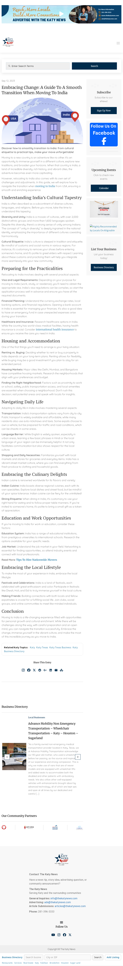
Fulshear (44, 963)
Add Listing (113, 957)
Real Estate (28, 963)
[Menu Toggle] (61, 922)
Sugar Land (75, 963)
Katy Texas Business (60, 647)
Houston (65, 963)
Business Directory (12, 957)
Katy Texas (42, 647)
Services (18, 963)
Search (94, 66)
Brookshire (54, 963)
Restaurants (7, 963)
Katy (32, 647)
